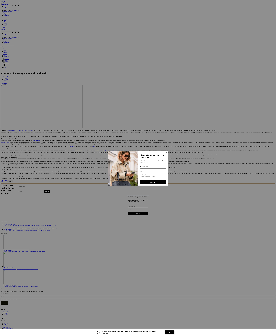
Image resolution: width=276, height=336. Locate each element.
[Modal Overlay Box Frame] (138, 168)
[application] (138, 332)
